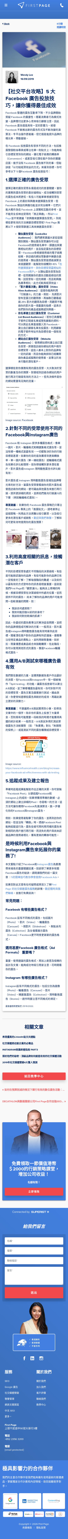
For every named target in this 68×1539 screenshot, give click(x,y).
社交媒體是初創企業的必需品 (17, 1043)
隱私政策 (41, 1527)
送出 (34, 1293)
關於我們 (41, 1381)
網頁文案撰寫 (12, 1404)
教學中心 (41, 1404)
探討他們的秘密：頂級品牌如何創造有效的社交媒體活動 (32, 1056)
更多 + (8, 1416)
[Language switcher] (6, 5)
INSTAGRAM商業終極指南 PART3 (20, 1049)
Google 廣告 (11, 1387)
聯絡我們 (41, 1399)
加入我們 (41, 1387)
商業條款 (27, 1527)
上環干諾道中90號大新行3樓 (21, 1428)
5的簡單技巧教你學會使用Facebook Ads (34, 877)
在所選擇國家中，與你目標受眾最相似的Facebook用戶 (40, 267)
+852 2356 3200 (14, 1439)
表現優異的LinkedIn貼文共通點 (18, 1037)
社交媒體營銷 (12, 1393)
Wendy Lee (27, 75)
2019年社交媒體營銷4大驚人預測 (19, 1062)
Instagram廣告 (45, 864)
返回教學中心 (34, 1076)
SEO (7, 1381)
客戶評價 (41, 1393)
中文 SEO (10, 1410)
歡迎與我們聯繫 (43, 518)
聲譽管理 (9, 1399)
